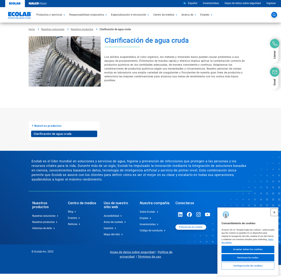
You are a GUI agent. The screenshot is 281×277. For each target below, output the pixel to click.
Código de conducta (151, 230)
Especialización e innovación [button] (128, 14)
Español (192, 3)
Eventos (72, 217)
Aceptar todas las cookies (247, 249)
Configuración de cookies (248, 266)
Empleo (144, 218)
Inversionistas (211, 3)
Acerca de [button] (187, 14)
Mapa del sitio (112, 234)
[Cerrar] (274, 212)
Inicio (32, 29)
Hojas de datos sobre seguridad (243, 3)
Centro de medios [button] (163, 14)
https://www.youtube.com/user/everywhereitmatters (207, 214)
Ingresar (271, 3)
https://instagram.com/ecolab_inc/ (198, 214)
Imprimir (108, 228)
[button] (65, 14)
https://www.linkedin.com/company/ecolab (180, 214)
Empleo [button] (204, 14)
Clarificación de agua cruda (53, 133)
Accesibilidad (111, 215)
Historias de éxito (42, 228)
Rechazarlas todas (247, 257)
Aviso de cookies (113, 222)
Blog (70, 211)
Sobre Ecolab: (147, 211)
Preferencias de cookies (190, 227)
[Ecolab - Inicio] (19, 15)
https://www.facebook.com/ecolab (189, 214)
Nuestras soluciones (52, 29)
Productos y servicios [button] (49, 14)
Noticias (72, 224)
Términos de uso (149, 256)
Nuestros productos (82, 29)
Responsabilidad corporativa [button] (86, 14)
